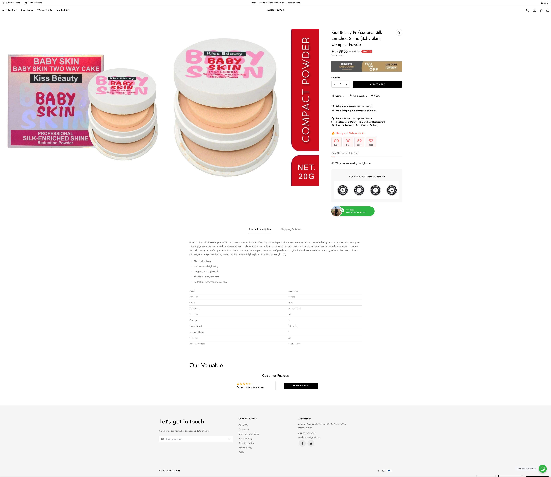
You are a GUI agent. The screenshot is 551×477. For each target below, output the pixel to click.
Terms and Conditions (249, 434)
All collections (9, 10)
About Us (243, 424)
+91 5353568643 (307, 433)
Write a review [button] (300, 385)
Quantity (335, 77)
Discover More (293, 2)
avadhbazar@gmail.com (309, 437)
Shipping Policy (246, 443)
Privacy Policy (245, 438)
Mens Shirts (27, 10)
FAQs (241, 452)
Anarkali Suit (62, 10)
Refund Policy (245, 447)
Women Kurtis (44, 10)
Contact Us (244, 429)
